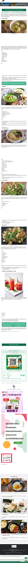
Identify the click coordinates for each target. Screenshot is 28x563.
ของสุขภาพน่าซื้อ (20, 552)
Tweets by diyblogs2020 (4, 464)
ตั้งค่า (19, 556)
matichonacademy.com (11, 331)
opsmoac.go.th (16, 331)
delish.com (19, 331)
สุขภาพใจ (9, 552)
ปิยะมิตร (14, 7)
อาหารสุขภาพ (17, 7)
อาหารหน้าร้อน (4, 328)
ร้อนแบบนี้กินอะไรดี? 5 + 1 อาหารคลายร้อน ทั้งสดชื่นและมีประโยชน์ (14, 4)
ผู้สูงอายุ (6, 552)
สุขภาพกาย (11, 552)
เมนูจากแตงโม (13, 325)
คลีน (14, 515)
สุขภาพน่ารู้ (17, 552)
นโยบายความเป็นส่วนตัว (3, 556)
